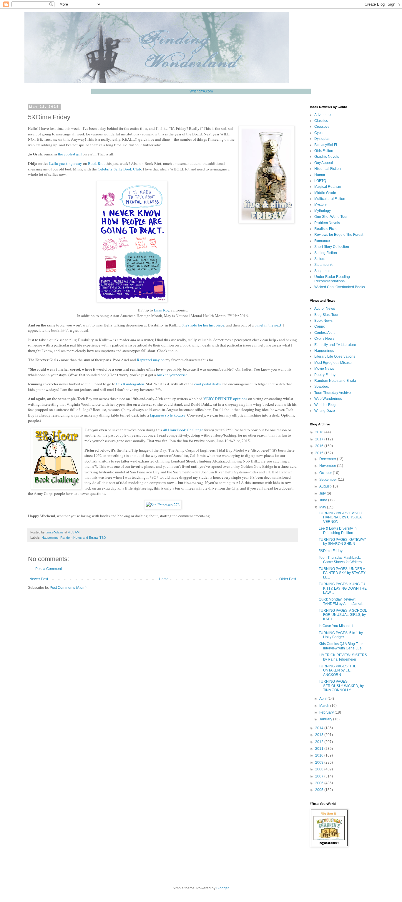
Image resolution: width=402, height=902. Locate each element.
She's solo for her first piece (203, 325)
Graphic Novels (326, 157)
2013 (319, 735)
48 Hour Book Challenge (183, 429)
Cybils (319, 133)
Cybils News (324, 338)
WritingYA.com (201, 91)
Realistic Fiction (327, 229)
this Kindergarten (130, 384)
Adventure (322, 115)
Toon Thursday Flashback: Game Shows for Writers (340, 560)
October (326, 473)
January (326, 719)
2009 (319, 762)
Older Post (287, 579)
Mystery (320, 205)
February (327, 712)
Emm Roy (161, 310)
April (323, 699)
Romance (322, 241)
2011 (319, 749)
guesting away (70, 163)
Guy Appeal (323, 163)
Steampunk (323, 265)
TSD (102, 537)
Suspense (322, 271)
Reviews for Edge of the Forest (338, 235)
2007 (319, 776)
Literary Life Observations (334, 356)
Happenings (50, 537)
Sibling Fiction (325, 253)
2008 (319, 769)
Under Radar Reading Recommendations (332, 279)
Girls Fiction (323, 151)
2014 (319, 728)
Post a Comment (48, 569)
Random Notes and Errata (79, 537)
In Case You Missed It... (337, 626)
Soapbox (321, 386)
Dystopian (322, 139)
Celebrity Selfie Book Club (119, 169)
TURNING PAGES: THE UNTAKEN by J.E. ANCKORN (337, 670)
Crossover (322, 127)
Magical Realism (327, 187)
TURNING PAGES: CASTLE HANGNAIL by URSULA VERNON (341, 517)
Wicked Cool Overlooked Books (339, 287)
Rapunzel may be (151, 359)
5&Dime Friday (331, 551)
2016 (319, 446)
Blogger (222, 888)
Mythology (322, 211)
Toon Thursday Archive (332, 393)
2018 (319, 432)
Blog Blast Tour (326, 315)
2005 (319, 790)
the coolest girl (70, 154)
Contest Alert (324, 333)
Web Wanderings (328, 399)
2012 (319, 742)
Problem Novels (327, 223)
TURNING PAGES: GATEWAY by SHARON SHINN (342, 542)
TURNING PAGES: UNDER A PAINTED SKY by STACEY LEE (342, 573)
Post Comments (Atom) (68, 588)
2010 (319, 755)
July (323, 493)
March (324, 706)
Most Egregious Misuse (333, 363)
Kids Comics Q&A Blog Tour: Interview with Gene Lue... (341, 646)
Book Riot (96, 163)
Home (164, 579)
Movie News (324, 369)
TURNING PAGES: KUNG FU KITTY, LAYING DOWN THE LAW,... (343, 588)
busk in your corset (172, 374)
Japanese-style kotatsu (167, 415)
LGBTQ (320, 181)
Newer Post (38, 579)
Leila (53, 163)
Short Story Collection (331, 247)
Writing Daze (324, 411)
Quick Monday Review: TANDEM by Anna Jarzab (341, 601)
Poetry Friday (324, 375)
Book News (323, 321)
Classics (321, 121)
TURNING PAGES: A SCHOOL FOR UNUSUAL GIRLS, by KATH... (343, 614)
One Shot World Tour (331, 217)
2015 (319, 453)
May (323, 507)
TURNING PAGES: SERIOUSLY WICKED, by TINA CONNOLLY (341, 685)
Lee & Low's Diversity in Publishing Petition (338, 530)
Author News (324, 308)
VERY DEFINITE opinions (225, 398)
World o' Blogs (325, 405)
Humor (319, 175)
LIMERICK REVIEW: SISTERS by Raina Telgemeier (343, 657)
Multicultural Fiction (329, 199)
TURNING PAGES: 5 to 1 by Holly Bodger (341, 635)
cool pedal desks (207, 384)
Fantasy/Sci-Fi (325, 145)
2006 (319, 783)
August (325, 486)
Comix (319, 326)
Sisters (319, 259)
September (328, 479)
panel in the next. (268, 325)
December (328, 459)
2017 (319, 439)
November (328, 466)
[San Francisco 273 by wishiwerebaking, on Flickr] (163, 504)
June (323, 500)
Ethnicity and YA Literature (335, 345)
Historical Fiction (327, 169)
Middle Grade (325, 193)
